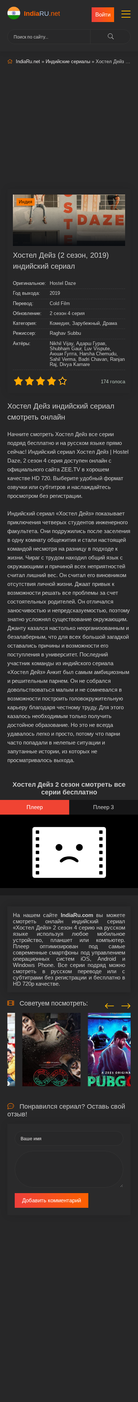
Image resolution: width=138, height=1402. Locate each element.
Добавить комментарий (51, 1200)
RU (42, 13)
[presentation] (109, 1004)
